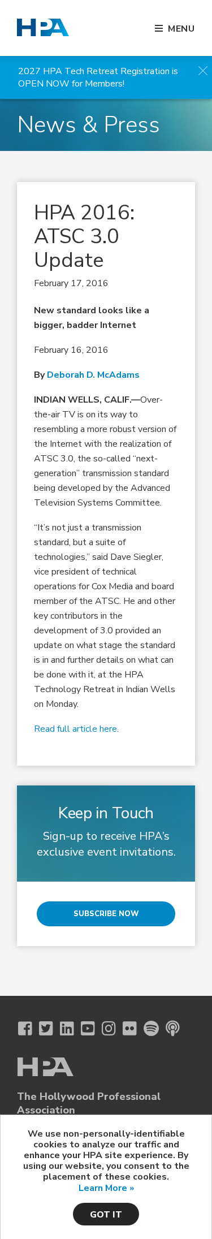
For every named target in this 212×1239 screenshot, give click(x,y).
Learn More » (106, 1188)
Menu (181, 29)
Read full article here (75, 729)
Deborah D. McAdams (93, 375)
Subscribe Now (106, 914)
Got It (106, 1214)
